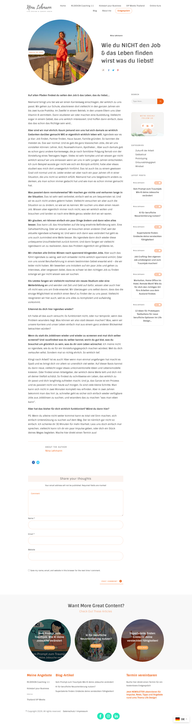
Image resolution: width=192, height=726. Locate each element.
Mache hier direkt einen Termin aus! (76, 432)
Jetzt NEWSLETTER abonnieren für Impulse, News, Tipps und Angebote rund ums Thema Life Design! (144, 694)
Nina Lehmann (138, 183)
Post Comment (110, 581)
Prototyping (141, 158)
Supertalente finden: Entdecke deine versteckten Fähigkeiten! (147, 236)
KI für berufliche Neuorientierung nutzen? (75, 686)
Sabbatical (140, 154)
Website (31, 549)
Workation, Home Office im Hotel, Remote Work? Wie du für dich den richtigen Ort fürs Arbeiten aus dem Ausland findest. (147, 287)
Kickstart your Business (38, 688)
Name (31, 518)
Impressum (82, 711)
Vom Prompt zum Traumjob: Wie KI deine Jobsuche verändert (147, 192)
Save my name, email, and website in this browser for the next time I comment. (65, 570)
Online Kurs (30, 694)
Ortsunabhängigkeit (145, 162)
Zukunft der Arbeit (144, 150)
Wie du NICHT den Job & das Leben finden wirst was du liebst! (130, 53)
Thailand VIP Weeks (36, 699)
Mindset (139, 166)
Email (31, 534)
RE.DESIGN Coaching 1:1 (38, 682)
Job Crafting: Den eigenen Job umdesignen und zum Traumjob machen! (147, 260)
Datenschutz (69, 711)
